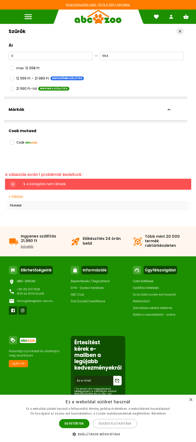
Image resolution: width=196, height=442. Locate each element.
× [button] (190, 400)
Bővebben (159, 413)
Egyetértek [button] (74, 423)
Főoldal (16, 205)
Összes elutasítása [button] (114, 423)
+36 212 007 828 (28, 289)
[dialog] (98, 418)
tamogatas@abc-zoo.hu (35, 301)
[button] (98, 434)
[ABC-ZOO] (98, 17)
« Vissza (16, 196)
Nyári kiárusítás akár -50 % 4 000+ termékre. (98, 5)
